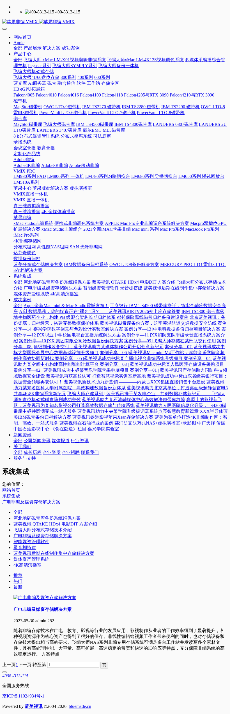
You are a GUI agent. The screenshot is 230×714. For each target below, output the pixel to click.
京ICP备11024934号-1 (23, 696)
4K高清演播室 (27, 565)
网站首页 (22, 37)
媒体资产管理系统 (31, 559)
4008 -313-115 (15, 675)
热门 (17, 581)
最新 (17, 587)
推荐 (17, 575)
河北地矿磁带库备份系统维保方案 (47, 518)
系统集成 (11, 496)
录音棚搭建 (24, 547)
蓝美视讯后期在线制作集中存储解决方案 (53, 553)
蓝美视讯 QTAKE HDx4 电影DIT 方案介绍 (55, 524)
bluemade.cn (80, 706)
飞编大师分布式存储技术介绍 (42, 529)
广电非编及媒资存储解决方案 (31, 501)
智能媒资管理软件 (31, 541)
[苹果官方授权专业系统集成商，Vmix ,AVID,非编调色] (115, 22)
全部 (17, 48)
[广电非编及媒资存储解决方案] (44, 597)
